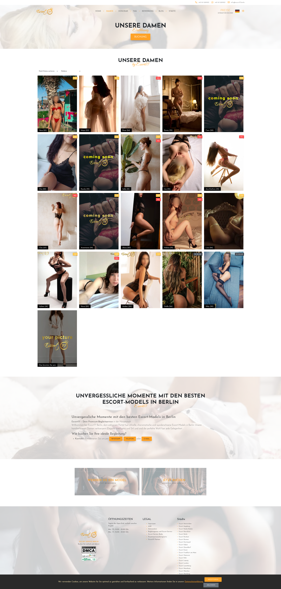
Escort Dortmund (183, 542)
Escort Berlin (182, 534)
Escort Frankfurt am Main (186, 552)
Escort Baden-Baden (185, 529)
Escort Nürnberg (183, 573)
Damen (109, 11)
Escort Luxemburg (184, 566)
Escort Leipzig (182, 560)
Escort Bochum (183, 537)
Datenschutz (151, 529)
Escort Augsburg (183, 526)
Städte (172, 11)
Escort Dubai (182, 544)
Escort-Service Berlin (154, 534)
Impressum (151, 524)
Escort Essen (182, 550)
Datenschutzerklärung (194, 582)
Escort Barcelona (183, 531)
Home (98, 11)
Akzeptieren (213, 579)
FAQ (135, 11)
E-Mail (147, 439)
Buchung (140, 37)
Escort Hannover (183, 555)
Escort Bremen (183, 539)
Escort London (183, 563)
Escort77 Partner (153, 539)
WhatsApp (115, 439)
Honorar (123, 11)
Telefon (130, 439)
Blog (161, 11)
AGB (148, 526)
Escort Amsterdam (184, 523)
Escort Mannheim (183, 568)
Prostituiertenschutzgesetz (156, 537)
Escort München (183, 571)
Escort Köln (182, 558)
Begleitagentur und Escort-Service (159, 531)
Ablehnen (211, 585)
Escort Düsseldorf (184, 547)
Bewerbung (147, 11)
